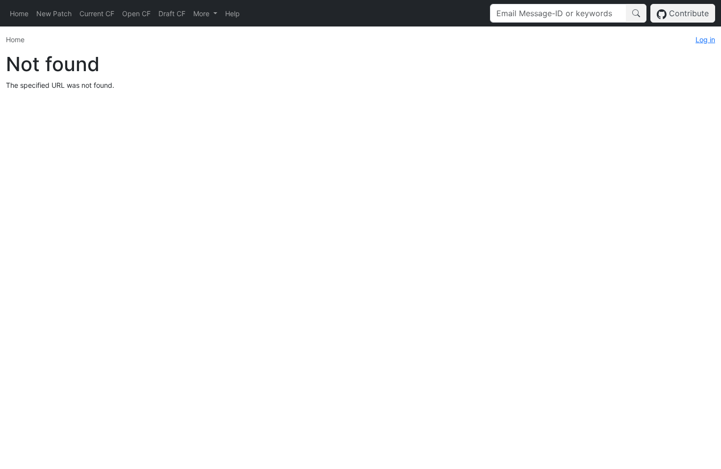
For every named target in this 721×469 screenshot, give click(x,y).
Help (232, 13)
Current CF (96, 13)
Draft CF (171, 13)
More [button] (202, 13)
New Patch (54, 13)
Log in (705, 39)
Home (19, 13)
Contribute (688, 13)
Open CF (136, 13)
